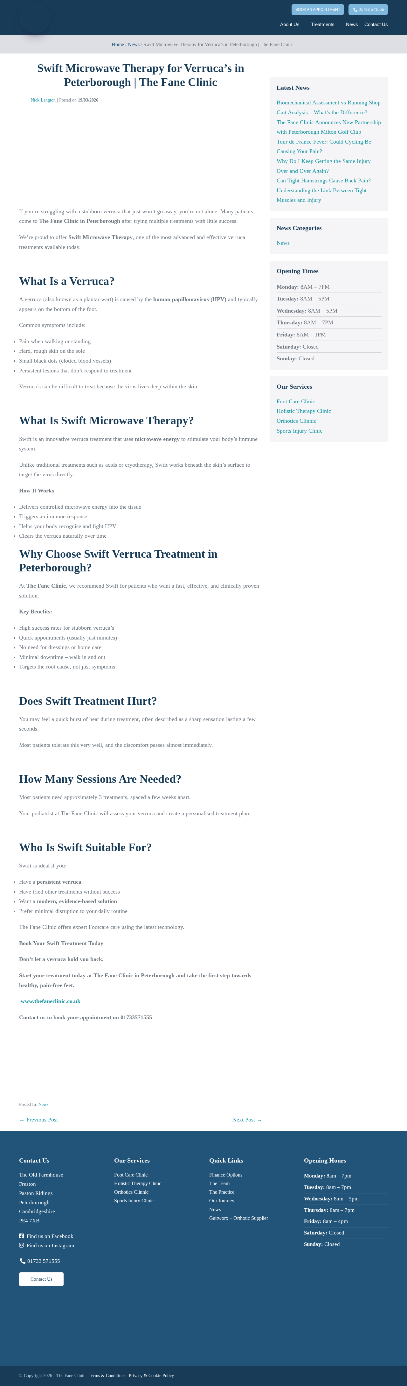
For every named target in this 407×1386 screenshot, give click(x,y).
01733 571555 (371, 9)
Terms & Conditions (107, 1375)
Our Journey (221, 1200)
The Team (219, 1183)
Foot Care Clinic (296, 401)
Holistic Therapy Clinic (304, 411)
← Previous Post (38, 1119)
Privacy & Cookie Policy (151, 1375)
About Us (290, 24)
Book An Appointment (317, 9)
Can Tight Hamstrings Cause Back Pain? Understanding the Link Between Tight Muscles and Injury (324, 190)
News (352, 24)
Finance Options (225, 1174)
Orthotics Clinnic (296, 421)
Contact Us (376, 24)
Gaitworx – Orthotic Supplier (238, 1218)
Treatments (323, 24)
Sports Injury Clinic (299, 431)
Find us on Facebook (49, 1236)
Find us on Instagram (49, 1245)
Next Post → (247, 1119)
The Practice (221, 1192)
